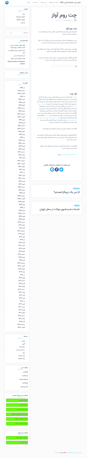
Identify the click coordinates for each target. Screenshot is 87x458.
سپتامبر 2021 (21, 161)
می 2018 (22, 275)
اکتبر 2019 (22, 228)
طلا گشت (25, 372)
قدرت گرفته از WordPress (74, 453)
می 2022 (22, 137)
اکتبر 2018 (22, 260)
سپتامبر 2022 (21, 129)
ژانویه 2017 (22, 313)
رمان (24, 353)
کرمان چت (70, 120)
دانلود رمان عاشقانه (53, 2)
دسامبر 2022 (21, 126)
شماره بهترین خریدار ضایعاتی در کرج (16, 51)
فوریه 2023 (22, 123)
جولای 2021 (21, 167)
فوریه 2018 (22, 283)
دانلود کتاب (35, 2)
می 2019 (22, 240)
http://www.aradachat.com (68, 155)
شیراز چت (44, 118)
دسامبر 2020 (21, 187)
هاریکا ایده (25, 383)
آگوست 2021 (21, 164)
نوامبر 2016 (22, 319)
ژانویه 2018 (22, 286)
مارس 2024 (21, 99)
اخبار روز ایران (24, 387)
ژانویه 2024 (22, 105)
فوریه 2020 (22, 216)
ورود (24, 14)
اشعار (28, 2)
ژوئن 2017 (22, 298)
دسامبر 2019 (21, 222)
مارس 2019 (21, 245)
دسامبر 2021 (21, 152)
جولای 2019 (21, 234)
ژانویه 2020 (22, 219)
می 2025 (22, 88)
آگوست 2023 (21, 117)
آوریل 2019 (22, 243)
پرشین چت (43, 104)
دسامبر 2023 (21, 108)
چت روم (47, 115)
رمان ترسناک (43, 2)
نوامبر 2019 (22, 225)
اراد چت (75, 97)
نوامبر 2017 (22, 292)
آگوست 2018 (21, 266)
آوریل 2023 (22, 120)
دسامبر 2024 (21, 91)
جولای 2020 (21, 202)
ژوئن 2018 (22, 272)
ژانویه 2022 (22, 149)
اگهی (23, 344)
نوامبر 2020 (22, 190)
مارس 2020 (21, 213)
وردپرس (23, 23)
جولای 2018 (21, 269)
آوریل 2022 (22, 140)
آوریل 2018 (22, 278)
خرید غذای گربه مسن (19, 56)
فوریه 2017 (22, 310)
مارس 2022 (21, 143)
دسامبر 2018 (21, 254)
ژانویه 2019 (22, 251)
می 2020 (22, 207)
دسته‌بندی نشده (20, 350)
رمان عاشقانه (21, 359)
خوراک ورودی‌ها (20, 17)
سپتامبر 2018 (21, 263)
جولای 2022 (21, 131)
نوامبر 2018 (22, 257)
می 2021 (22, 172)
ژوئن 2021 (22, 169)
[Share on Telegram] (52, 169)
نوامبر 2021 (22, 155)
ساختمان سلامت (23, 379)
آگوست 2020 (21, 199)
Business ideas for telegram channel (16, 62)
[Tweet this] (61, 169)
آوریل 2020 (22, 210)
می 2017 (22, 301)
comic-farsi (67, 21)
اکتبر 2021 (22, 158)
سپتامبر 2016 (21, 324)
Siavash (57, 453)
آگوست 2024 (21, 93)
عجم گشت (25, 376)
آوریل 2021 (22, 175)
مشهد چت (50, 118)
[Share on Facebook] (57, 169)
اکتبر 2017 (22, 295)
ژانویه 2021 (22, 184)
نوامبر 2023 (22, 111)
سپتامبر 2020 (21, 196)
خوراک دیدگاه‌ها (21, 20)
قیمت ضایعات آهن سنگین (18, 59)
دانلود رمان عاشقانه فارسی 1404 (70, 2)
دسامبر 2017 (21, 289)
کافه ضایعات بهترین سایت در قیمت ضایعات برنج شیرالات (17, 46)
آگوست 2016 (21, 327)
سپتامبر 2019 (21, 231)
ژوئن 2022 (22, 134)
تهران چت (57, 118)
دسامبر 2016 (21, 316)
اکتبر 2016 (22, 321)
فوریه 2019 (22, 248)
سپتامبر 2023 (21, 114)
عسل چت (74, 106)
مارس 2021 (21, 178)
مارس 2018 (21, 281)
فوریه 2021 (22, 181)
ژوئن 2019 (22, 237)
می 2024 (22, 96)
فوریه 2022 (22, 146)
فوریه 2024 (22, 102)
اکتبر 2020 (22, 193)
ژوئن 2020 (22, 204)
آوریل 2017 (22, 304)
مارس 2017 (21, 307)
